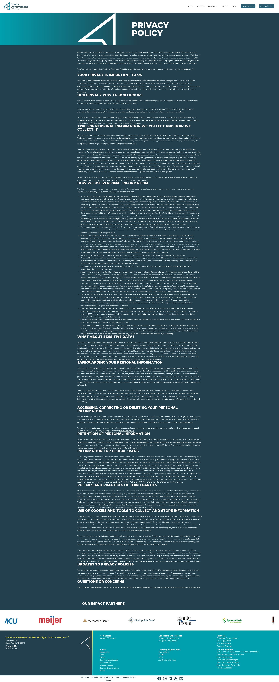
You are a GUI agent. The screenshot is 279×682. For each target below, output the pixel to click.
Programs (213, 6)
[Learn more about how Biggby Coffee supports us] (26, 620)
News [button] (102, 671)
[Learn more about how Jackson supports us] (208, 620)
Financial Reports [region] (224, 646)
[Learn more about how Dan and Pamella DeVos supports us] (117, 620)
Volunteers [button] (105, 636)
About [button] (103, 650)
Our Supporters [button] (224, 641)
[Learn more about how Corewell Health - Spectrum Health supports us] (71, 620)
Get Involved (266, 6)
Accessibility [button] (116, 677)
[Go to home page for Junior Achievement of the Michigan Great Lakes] (16, 6)
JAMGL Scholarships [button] (167, 660)
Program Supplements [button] (168, 638)
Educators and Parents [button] (170, 636)
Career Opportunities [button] (109, 668)
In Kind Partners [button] (224, 643)
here (180, 482)
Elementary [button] (163, 652)
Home (191, 6)
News (234, 6)
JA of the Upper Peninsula (228, 665)
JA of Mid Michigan (225, 657)
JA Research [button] (105, 663)
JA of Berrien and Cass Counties (230, 655)
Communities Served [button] (109, 660)
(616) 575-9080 (11, 649)
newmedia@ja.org (183, 69)
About (200, 6)
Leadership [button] (105, 652)
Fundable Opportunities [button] (227, 638)
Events (225, 6)
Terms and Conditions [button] (89, 677)
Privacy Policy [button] (105, 677)
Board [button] (102, 657)
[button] (159, 678)
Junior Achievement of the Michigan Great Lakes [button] (238, 652)
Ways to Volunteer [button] (108, 638)
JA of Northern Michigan (227, 660)
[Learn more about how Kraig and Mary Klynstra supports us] (253, 620)
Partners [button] (221, 636)
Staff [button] (102, 655)
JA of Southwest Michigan (228, 662)
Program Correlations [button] (167, 641)
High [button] (160, 657)
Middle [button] (161, 655)
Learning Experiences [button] (169, 650)
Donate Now (248, 6)
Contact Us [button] (11, 646)
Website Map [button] (128, 677)
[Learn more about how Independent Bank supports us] (162, 620)
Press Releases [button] (106, 665)
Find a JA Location (224, 668)
